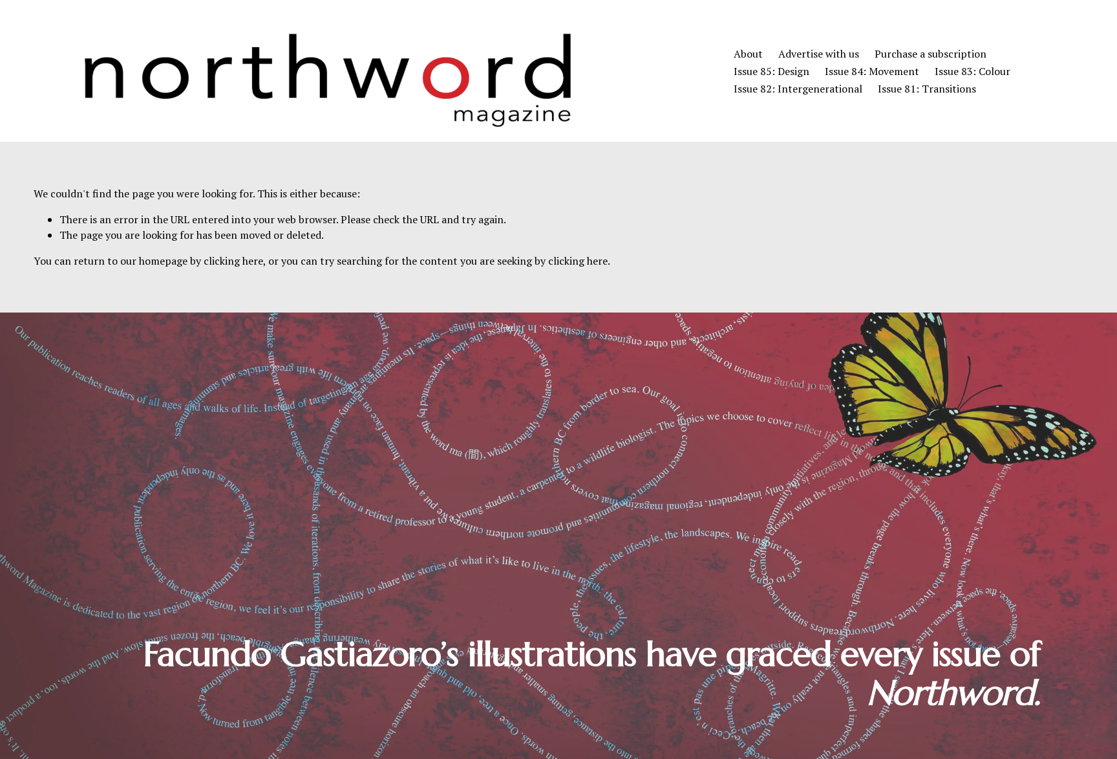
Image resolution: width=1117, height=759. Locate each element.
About (748, 54)
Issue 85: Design (771, 71)
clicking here (233, 261)
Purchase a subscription (930, 54)
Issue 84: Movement (872, 71)
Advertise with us (818, 54)
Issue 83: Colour (972, 71)
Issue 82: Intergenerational (798, 89)
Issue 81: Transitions (927, 89)
